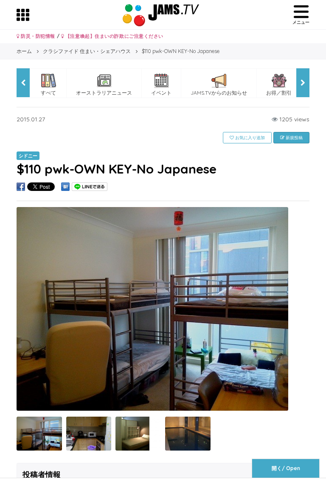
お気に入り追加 (249, 137)
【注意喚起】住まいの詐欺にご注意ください (113, 36)
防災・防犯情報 (37, 36)
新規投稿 (293, 137)
